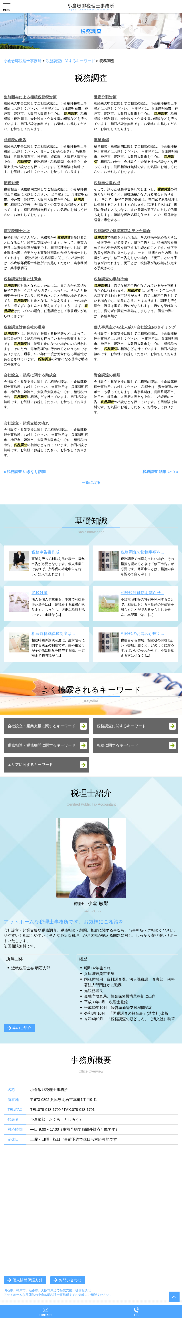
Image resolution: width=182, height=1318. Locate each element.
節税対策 (11, 183)
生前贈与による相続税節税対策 (30, 97)
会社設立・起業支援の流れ (26, 423)
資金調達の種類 (107, 375)
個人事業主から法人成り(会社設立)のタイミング (135, 327)
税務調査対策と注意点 (23, 279)
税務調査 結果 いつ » (160, 472)
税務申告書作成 (107, 183)
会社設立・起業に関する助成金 (30, 375)
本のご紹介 (21, 1028)
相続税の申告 (15, 140)
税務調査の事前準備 (111, 279)
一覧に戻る (91, 482)
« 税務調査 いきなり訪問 (25, 472)
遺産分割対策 (105, 97)
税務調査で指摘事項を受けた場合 (122, 231)
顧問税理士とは (17, 231)
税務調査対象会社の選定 (24, 327)
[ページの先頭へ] (174, 1297)
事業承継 (101, 140)
